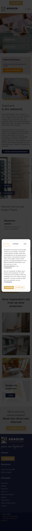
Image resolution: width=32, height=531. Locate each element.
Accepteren (9, 287)
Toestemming (6, 243)
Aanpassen (20, 287)
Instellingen (15, 243)
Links (25, 243)
